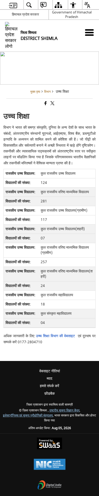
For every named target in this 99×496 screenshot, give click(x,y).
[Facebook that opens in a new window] (45, 103)
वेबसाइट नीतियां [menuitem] (49, 371)
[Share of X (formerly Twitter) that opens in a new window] (52, 103)
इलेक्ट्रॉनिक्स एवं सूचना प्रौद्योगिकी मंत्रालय (28, 415)
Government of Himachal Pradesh (72, 14)
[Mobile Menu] (89, 32)
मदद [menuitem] (49, 378)
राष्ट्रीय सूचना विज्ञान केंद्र (64, 410)
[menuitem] (13, 5)
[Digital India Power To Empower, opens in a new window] (50, 485)
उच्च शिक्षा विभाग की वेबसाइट (57, 336)
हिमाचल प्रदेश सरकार (25, 14)
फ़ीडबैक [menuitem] (49, 393)
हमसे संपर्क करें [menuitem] (49, 386)
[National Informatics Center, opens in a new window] (49, 465)
